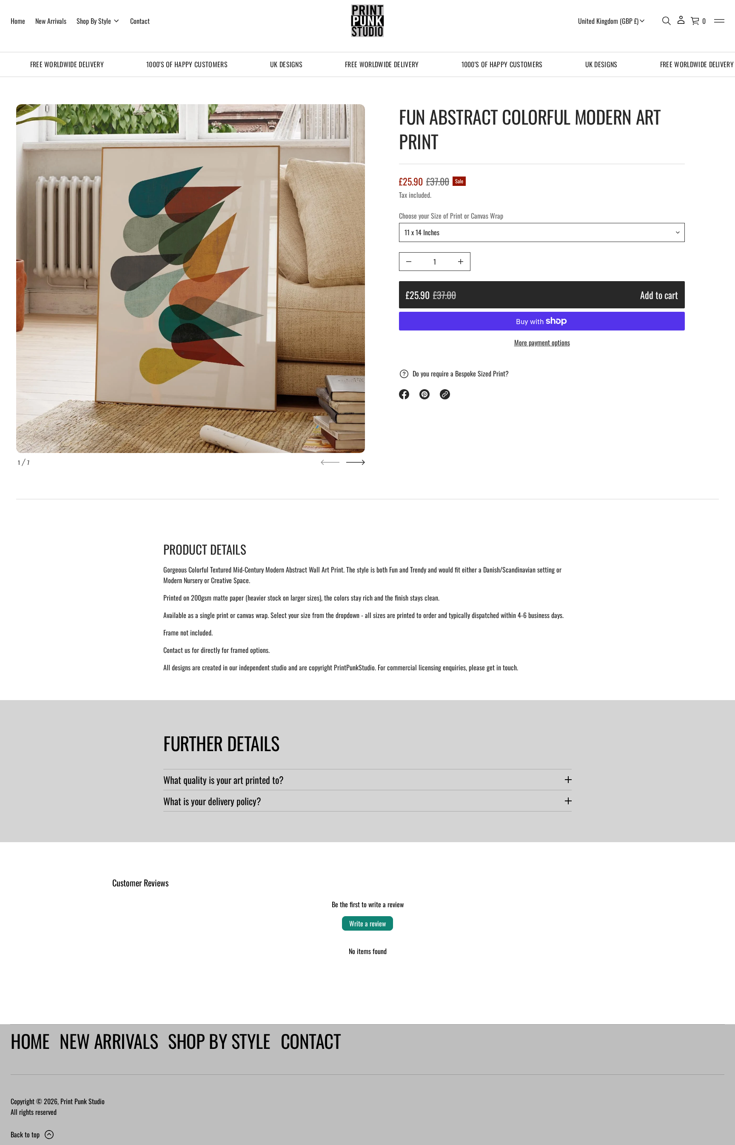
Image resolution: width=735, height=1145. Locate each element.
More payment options (542, 342)
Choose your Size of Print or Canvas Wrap (451, 216)
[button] (666, 20)
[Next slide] (355, 462)
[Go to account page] (681, 22)
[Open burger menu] (719, 20)
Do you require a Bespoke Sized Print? (461, 373)
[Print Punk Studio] (367, 21)
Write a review (367, 923)
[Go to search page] (666, 20)
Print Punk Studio (82, 1101)
